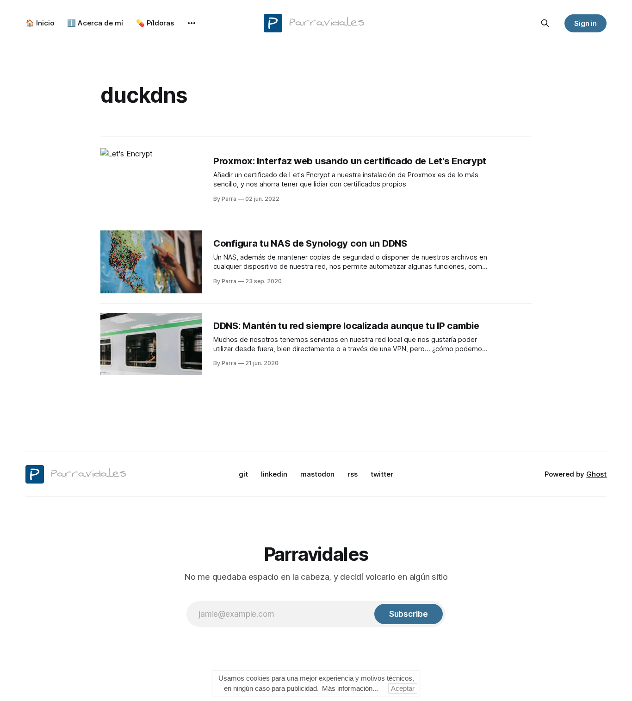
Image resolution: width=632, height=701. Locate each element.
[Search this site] (545, 23)
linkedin (274, 474)
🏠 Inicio (39, 23)
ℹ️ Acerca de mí (95, 23)
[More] (191, 23)
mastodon (317, 474)
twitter (382, 474)
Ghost (596, 474)
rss (352, 474)
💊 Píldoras (155, 23)
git (243, 474)
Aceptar (403, 688)
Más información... (350, 688)
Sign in (585, 23)
